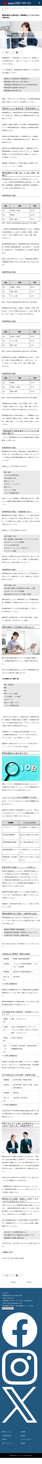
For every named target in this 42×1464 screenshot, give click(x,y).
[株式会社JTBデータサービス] (17, 3)
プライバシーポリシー (26, 1439)
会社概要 (23, 1431)
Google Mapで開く (8, 1308)
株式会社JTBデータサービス (16, 1455)
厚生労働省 (33, 223)
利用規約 (23, 1435)
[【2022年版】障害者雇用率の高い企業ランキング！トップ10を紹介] (30, 1282)
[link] (2, 8)
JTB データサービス (7, 1443)
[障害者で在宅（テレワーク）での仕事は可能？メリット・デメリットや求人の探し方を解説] (11, 1282)
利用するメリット (6, 1431)
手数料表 (23, 1443)
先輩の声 (4, 1439)
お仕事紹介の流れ (6, 1435)
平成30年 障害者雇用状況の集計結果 (17, 223)
